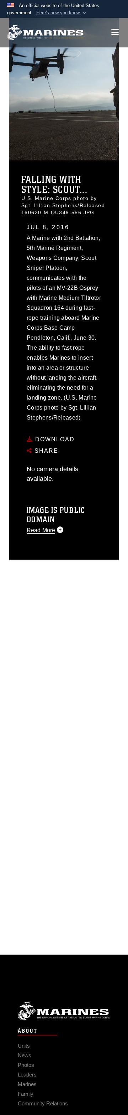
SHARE (45, 451)
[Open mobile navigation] (115, 32)
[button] (61, 12)
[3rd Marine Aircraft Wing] (45, 32)
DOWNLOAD (54, 439)
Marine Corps (64, 1011)
